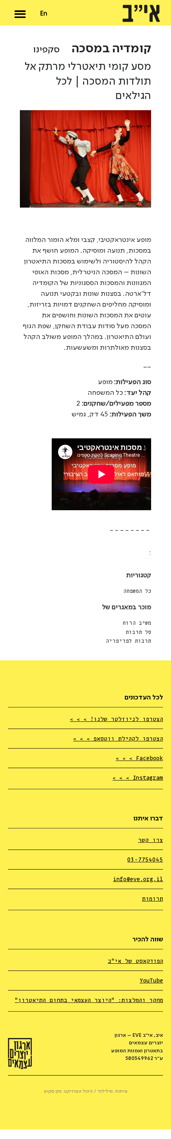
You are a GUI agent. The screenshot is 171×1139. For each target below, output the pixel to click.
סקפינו (46, 50)
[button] (20, 12)
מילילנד (105, 1091)
